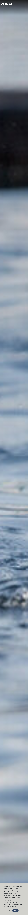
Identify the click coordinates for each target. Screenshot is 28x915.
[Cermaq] (6, 4)
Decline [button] (8, 910)
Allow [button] (15, 910)
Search (18, 4)
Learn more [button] (13, 906)
